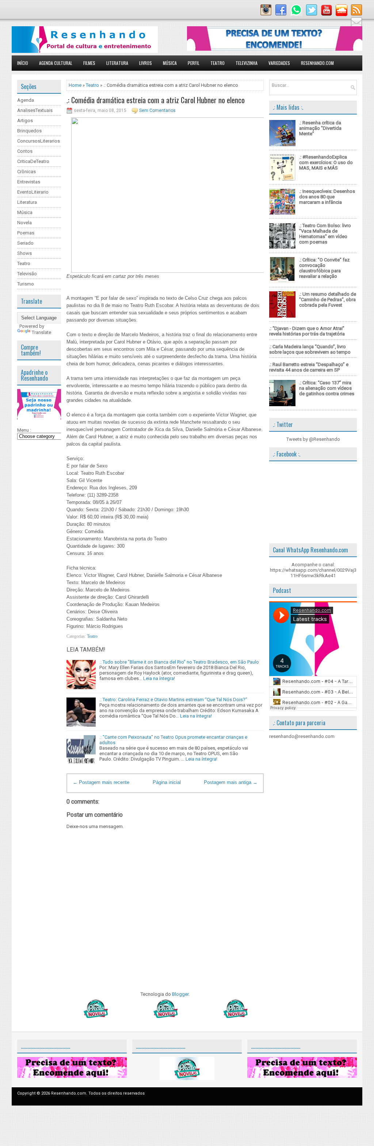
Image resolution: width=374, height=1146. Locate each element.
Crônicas (26, 171)
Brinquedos (29, 130)
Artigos (25, 120)
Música (170, 63)
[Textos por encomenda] (274, 49)
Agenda (25, 100)
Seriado (25, 243)
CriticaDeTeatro (33, 161)
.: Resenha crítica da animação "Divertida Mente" (320, 128)
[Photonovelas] (165, 1016)
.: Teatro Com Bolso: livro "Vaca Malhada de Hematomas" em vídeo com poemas (325, 234)
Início (22, 63)
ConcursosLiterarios (38, 141)
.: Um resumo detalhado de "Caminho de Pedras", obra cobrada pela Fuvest (327, 299)
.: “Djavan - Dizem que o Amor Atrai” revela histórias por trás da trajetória (307, 331)
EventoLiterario (33, 192)
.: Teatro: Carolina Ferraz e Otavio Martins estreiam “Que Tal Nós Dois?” (173, 699)
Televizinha (246, 63)
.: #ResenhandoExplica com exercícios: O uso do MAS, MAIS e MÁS (326, 162)
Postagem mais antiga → (230, 782)
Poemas (25, 233)
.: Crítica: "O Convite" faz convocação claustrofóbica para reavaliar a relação (324, 268)
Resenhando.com (317, 63)
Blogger (180, 994)
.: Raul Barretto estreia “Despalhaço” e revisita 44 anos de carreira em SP (308, 367)
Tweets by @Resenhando (313, 439)
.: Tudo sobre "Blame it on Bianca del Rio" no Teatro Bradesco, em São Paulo (179, 662)
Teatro (217, 63)
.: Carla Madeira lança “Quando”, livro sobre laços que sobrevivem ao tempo (310, 349)
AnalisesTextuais (35, 110)
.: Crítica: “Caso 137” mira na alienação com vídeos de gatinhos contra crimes (326, 388)
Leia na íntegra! (159, 678)
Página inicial (167, 782)
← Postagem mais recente (101, 782)
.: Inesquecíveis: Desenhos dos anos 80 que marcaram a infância (327, 197)
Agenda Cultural (55, 63)
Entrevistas (28, 181)
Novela (24, 222)
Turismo (25, 284)
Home (75, 85)
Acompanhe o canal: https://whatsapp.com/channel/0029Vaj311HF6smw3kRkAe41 (313, 570)
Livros (145, 63)
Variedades (279, 63)
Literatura (117, 63)
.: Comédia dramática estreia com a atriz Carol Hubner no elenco (155, 100)
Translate (41, 332)
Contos (25, 151)
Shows (24, 253)
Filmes (89, 63)
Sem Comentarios (157, 110)
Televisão (27, 273)
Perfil (193, 63)
